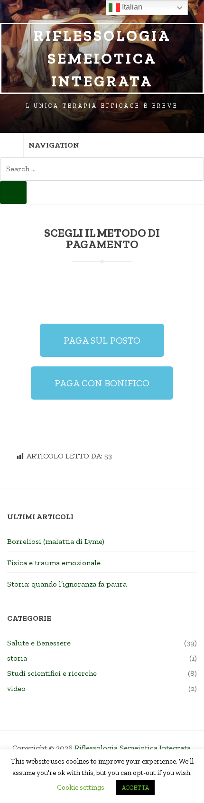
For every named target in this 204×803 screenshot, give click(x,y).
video (16, 688)
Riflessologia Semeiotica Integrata (102, 58)
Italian (131, 7)
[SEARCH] (13, 192)
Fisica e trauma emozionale (54, 562)
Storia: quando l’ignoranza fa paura (67, 583)
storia (17, 658)
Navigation (53, 144)
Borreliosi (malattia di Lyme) (55, 541)
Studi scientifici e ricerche (52, 673)
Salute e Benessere (39, 642)
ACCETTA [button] (135, 787)
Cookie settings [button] (80, 787)
